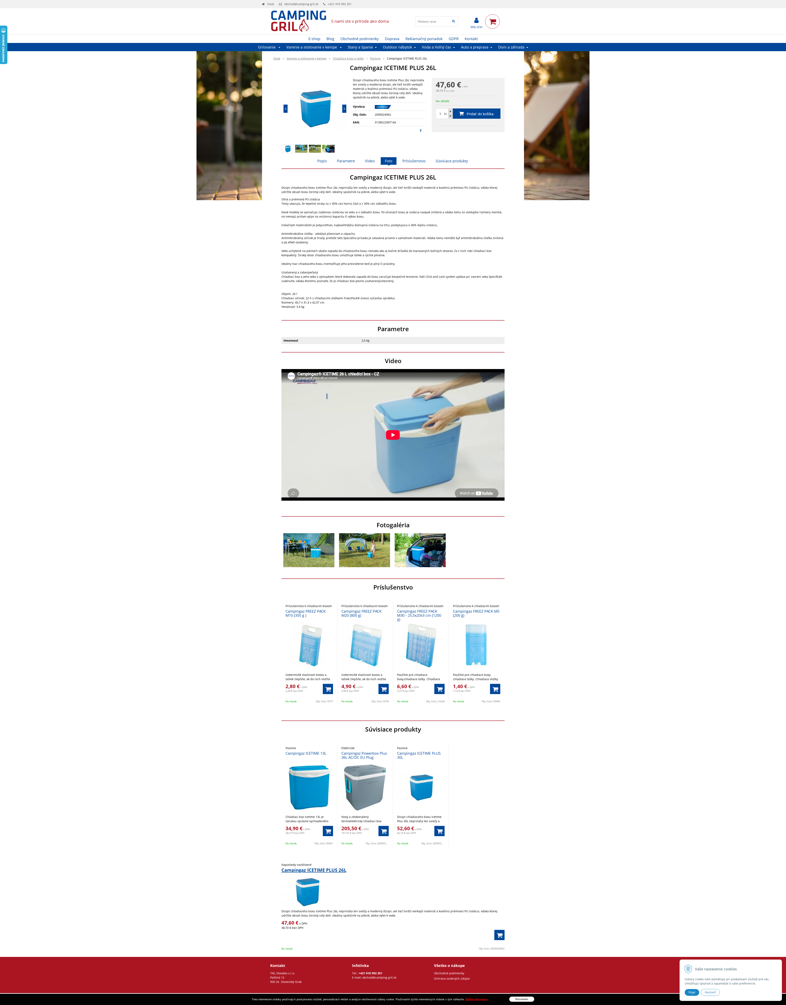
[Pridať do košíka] (328, 689)
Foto (388, 160)
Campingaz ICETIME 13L (306, 753)
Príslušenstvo (414, 160)
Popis (322, 160)
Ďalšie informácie (476, 999)
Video (370, 160)
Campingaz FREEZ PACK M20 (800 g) (361, 613)
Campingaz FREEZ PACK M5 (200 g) (476, 613)
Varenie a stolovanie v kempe (306, 58)
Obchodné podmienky (359, 38)
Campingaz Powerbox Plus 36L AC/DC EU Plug (364, 755)
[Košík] (492, 21)
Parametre (346, 160)
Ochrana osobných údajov (452, 978)
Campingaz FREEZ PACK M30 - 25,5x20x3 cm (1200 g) (419, 615)
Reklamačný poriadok (424, 38)
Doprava (392, 38)
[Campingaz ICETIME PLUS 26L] (314, 108)
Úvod (270, 4)
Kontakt (471, 38)
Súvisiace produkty (452, 160)
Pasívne (375, 58)
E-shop (314, 38)
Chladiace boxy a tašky (348, 58)
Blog (330, 38)
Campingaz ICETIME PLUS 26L (313, 870)
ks (445, 114)
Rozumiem (521, 998)
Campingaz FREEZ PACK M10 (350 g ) (306, 613)
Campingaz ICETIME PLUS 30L (419, 755)
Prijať (692, 992)
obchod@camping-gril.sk (301, 4)
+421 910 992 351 (340, 4)
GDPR (453, 38)
